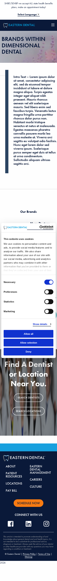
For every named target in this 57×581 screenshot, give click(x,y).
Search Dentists (29, 397)
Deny (28, 351)
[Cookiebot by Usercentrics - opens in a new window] (40, 228)
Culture (36, 487)
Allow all (28, 333)
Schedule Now (28, 503)
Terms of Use (44, 554)
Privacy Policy (29, 554)
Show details (40, 324)
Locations (14, 483)
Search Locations (28, 411)
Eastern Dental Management (40, 469)
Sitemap (28, 556)
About (11, 466)
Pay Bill (11, 490)
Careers (36, 479)
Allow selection (28, 342)
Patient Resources (14, 474)
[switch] (48, 291)
